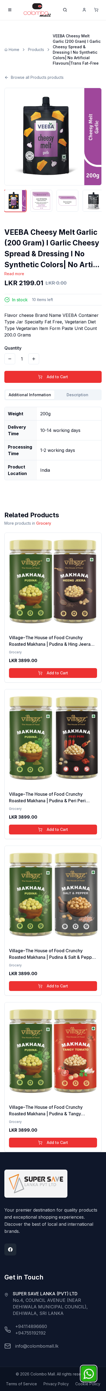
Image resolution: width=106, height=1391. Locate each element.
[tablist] (53, 394)
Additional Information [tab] (30, 394)
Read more (14, 273)
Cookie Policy (87, 1383)
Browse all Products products (37, 77)
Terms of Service (21, 1383)
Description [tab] (77, 394)
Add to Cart (57, 376)
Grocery (43, 523)
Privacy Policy (56, 1383)
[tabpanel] (53, 441)
